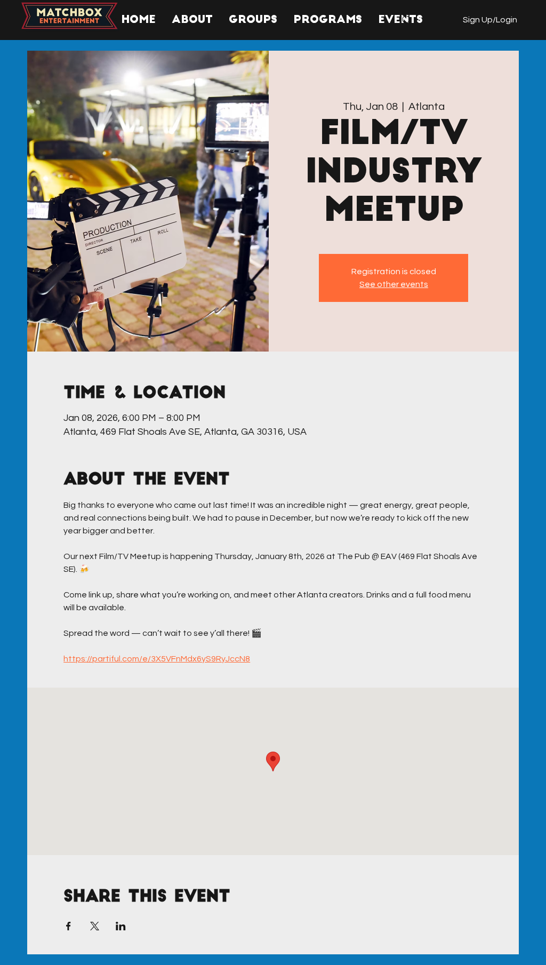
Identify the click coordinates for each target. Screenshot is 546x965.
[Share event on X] (95, 926)
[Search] (407, 20)
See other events (393, 284)
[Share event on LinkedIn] (121, 926)
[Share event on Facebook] (68, 926)
